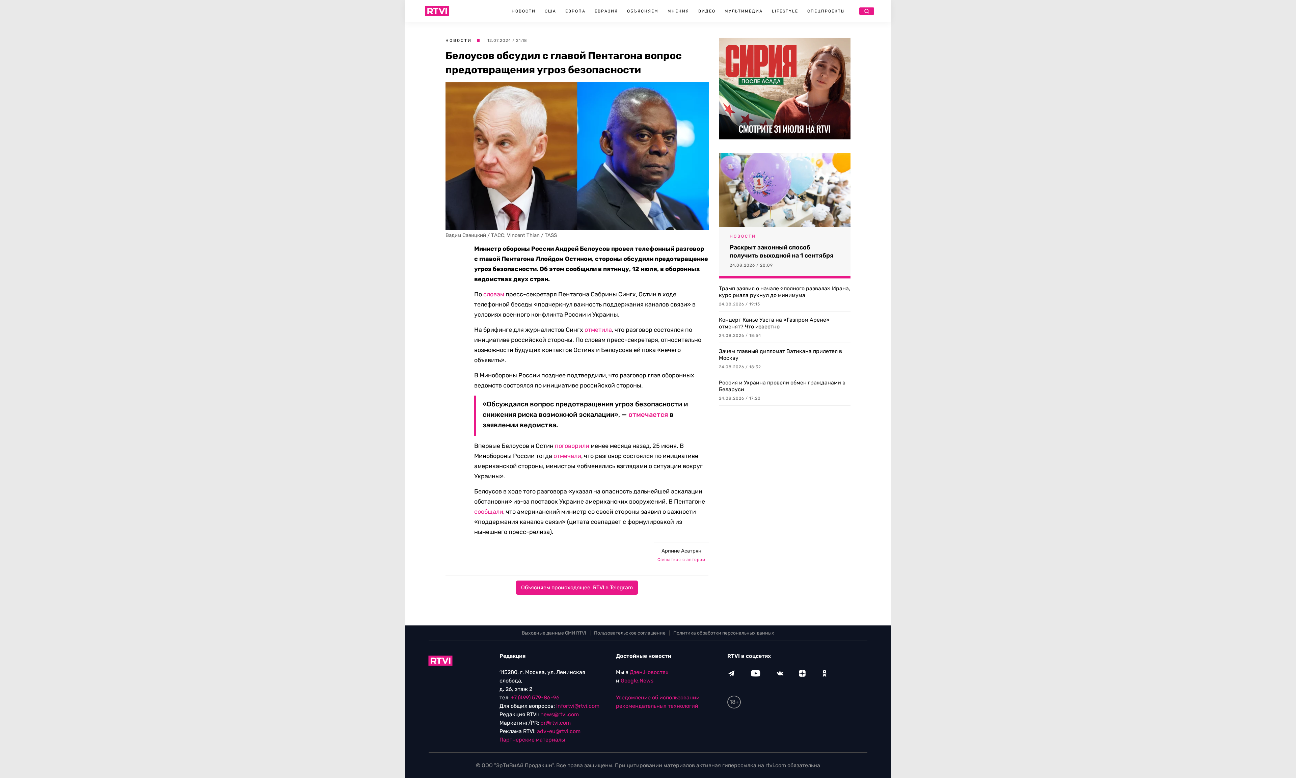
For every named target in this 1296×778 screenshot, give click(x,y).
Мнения (678, 11)
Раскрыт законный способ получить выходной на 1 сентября (782, 251)
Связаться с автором (681, 559)
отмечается (648, 414)
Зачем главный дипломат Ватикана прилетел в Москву (780, 354)
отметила (598, 329)
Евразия (606, 11)
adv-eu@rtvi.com (558, 731)
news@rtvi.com (559, 714)
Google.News (637, 680)
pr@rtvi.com (555, 723)
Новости (524, 11)
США (550, 11)
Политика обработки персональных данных (723, 633)
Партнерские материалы (532, 739)
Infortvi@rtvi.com (577, 706)
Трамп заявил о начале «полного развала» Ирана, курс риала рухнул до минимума (784, 291)
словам (493, 294)
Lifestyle (785, 11)
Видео (707, 11)
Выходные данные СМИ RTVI (554, 633)
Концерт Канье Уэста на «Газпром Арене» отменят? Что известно (774, 323)
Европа (575, 11)
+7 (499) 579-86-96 (535, 697)
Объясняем (642, 11)
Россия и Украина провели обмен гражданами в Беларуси (782, 386)
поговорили (572, 446)
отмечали (567, 456)
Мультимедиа (744, 11)
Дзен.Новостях (649, 672)
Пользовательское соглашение (630, 633)
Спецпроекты (826, 11)
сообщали (488, 511)
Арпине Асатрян (681, 551)
